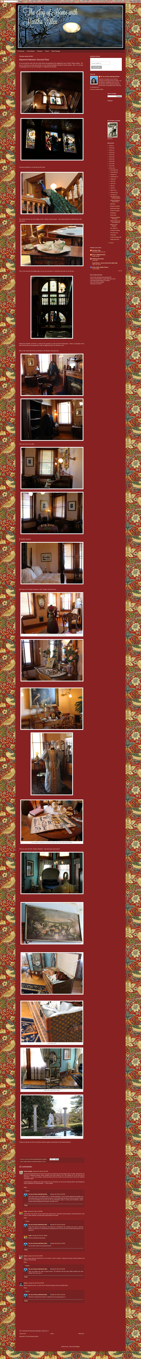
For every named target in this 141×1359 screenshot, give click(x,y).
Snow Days (113, 215)
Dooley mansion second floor (30, 1161)
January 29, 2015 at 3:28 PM (35, 1211)
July (112, 181)
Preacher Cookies (115, 206)
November (113, 172)
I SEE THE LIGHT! (96, 264)
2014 (110, 242)
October (113, 174)
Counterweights (95, 268)
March (112, 190)
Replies (28, 1191)
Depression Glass (115, 208)
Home (52, 1333)
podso (25, 1256)
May (112, 185)
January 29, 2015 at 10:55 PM (36, 1283)
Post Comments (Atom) (32, 1336)
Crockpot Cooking (115, 230)
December (113, 170)
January (113, 194)
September (114, 176)
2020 (110, 157)
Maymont (40, 1161)
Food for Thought (114, 210)
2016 (110, 165)
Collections (113, 213)
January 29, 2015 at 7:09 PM (39, 1235)
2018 (110, 161)
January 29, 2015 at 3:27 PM (40, 1171)
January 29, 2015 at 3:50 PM (57, 1194)
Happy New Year (114, 239)
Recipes (39, 51)
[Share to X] (54, 1159)
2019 (110, 159)
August (113, 179)
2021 (110, 154)
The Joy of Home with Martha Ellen (37, 1194)
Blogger (77, 1346)
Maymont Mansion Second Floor (115, 201)
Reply (25, 1187)
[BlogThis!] (52, 1159)
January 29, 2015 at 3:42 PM (57, 1224)
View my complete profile (96, 89)
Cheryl (26, 1283)
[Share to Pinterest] (58, 1159)
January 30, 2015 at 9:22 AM (57, 1294)
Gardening (21, 51)
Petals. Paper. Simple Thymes (100, 267)
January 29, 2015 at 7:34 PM (57, 1243)
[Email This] (51, 1159)
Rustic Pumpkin (28, 1171)
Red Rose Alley (96, 250)
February (113, 192)
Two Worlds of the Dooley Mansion (115, 197)
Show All (120, 270)
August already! (95, 256)
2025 (110, 145)
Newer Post (23, 1333)
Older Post (81, 1333)
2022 (110, 152)
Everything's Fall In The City (98, 252)
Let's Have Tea (114, 232)
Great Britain (31, 51)
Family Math (95, 260)
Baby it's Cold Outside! (113, 225)
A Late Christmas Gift (115, 237)
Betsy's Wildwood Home (98, 254)
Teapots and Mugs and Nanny (115, 218)
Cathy (25, 1211)
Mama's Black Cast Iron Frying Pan (115, 221)
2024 (110, 148)
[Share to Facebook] (56, 1159)
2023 (110, 150)
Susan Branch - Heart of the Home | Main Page (104, 263)
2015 (110, 168)
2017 (110, 163)
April (112, 188)
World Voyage (56, 51)
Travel (47, 51)
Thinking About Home (98, 259)
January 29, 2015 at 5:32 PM (57, 1269)
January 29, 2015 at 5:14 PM (35, 1256)
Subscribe (95, 60)
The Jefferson (113, 228)
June (112, 183)
